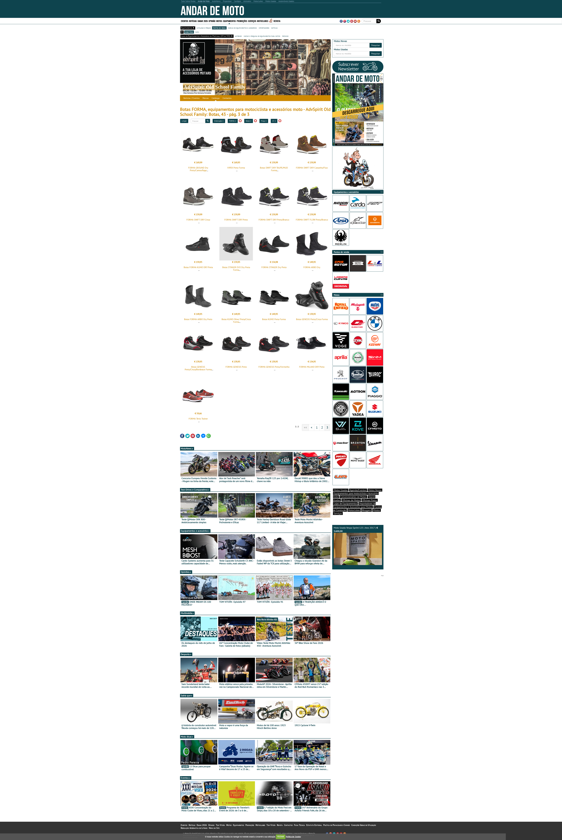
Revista (277, 21)
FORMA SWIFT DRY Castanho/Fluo (312, 167)
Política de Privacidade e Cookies (336, 825)
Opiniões (185, 571)
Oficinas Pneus (369, 500)
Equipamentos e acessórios (194, 530)
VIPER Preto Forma (236, 167)
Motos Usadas (341, 490)
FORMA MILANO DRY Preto (311, 366)
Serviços (338, 513)
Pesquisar (375, 45)
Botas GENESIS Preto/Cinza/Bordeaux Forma (198, 368)
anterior (238, 36)
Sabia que (186, 695)
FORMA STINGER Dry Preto (274, 267)
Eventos (184, 21)
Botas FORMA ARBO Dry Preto (198, 319)
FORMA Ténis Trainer (198, 418)
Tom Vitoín (220, 825)
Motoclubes (262, 21)
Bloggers (366, 510)
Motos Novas (375, 490)
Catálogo (216, 98)
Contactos (227, 98)
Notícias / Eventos (191, 98)
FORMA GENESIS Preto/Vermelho (273, 366)
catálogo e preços (204, 28)
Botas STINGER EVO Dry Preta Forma (236, 268)
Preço (263, 121)
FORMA (232, 121)
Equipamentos (238, 825)
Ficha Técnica (299, 825)
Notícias (192, 825)
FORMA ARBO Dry (311, 267)
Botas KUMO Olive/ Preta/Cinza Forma (236, 320)
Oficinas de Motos (351, 500)
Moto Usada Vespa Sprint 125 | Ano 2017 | (356, 529)
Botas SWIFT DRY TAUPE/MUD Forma (274, 169)
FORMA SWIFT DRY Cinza (198, 219)
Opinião (212, 21)
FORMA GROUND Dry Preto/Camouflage (198, 169)
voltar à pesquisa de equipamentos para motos (262, 36)
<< (305, 427)
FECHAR (280, 836)
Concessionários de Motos (353, 496)
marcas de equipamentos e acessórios (242, 28)
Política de (293, 836)
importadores (264, 28)
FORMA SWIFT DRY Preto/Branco (274, 219)
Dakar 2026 (203, 21)
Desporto (185, 654)
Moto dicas (186, 736)
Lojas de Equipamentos (345, 503)
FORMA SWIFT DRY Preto (236, 219)
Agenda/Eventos (358, 490)
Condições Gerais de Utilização (363, 825)
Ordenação (218, 121)
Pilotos (376, 510)
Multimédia (186, 613)
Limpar (184, 121)
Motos (229, 825)
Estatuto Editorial (314, 825)
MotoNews (186, 448)
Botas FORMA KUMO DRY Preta (198, 267)
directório (189, 32)
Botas (248, 121)
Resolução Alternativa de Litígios (194, 828)
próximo (285, 36)
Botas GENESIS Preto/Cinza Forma (312, 319)
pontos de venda (219, 28)
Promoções (242, 21)
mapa (197, 32)
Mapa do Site (214, 828)
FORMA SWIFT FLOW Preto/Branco (312, 219)
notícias (274, 28)
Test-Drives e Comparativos (194, 489)
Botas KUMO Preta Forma (274, 319)
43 (273, 121)
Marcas (206, 98)
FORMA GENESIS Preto (236, 366)
